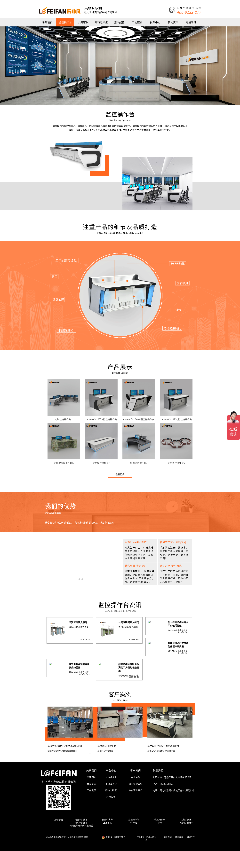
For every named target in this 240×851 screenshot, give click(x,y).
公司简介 (91, 777)
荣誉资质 (91, 784)
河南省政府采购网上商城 (81, 826)
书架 (160, 823)
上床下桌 (107, 823)
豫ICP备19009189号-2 (115, 837)
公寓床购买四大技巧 (128, 622)
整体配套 (119, 22)
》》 (90, 753)
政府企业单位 (135, 784)
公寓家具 (83, 22)
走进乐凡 (191, 22)
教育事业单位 (135, 790)
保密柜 (133, 823)
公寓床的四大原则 (78, 622)
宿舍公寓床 (107, 820)
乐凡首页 (47, 22)
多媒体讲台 (111, 784)
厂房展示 (91, 790)
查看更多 (120, 474)
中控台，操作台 (186, 823)
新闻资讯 (173, 22)
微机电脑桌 (159, 820)
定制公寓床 (186, 820)
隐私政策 (179, 837)
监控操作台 (65, 22)
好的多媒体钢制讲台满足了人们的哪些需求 (128, 667)
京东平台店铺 (81, 823)
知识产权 (191, 837)
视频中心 (155, 22)
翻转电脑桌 (101, 22)
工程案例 (137, 22)
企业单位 (135, 777)
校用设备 (111, 797)
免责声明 (168, 837)
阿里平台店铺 (81, 820)
